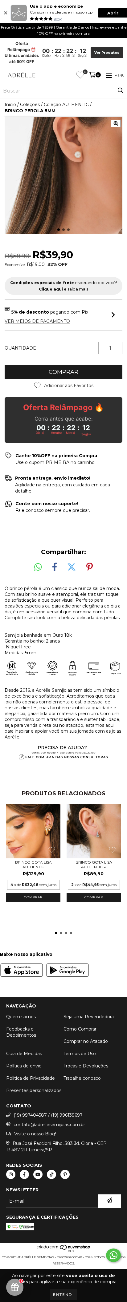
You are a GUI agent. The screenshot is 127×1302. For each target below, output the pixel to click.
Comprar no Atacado (85, 1041)
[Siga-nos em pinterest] (65, 1174)
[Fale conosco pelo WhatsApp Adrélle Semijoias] (113, 1255)
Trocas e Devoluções (85, 1066)
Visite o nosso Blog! (35, 1134)
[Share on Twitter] (71, 567)
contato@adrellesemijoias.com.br (49, 1124)
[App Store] (21, 971)
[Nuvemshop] (64, 1251)
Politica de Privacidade (30, 1078)
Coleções (30, 104)
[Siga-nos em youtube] (38, 1174)
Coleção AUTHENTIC (66, 104)
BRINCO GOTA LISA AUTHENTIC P (94, 864)
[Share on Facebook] (54, 567)
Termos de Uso (79, 1053)
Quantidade (20, 348)
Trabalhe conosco (82, 1078)
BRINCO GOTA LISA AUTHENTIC (33, 864)
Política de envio (24, 1066)
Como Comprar (79, 1029)
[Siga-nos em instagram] (10, 1174)
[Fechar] (5, 13)
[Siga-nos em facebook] (24, 1174)
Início (10, 104)
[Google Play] (67, 971)
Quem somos (21, 1016)
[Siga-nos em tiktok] (51, 1174)
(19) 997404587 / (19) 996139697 (48, 1115)
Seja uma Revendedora (88, 1016)
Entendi (63, 1294)
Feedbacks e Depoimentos (21, 1032)
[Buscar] (120, 90)
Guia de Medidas (24, 1053)
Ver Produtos (106, 52)
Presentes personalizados (33, 1090)
